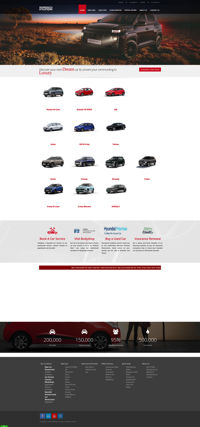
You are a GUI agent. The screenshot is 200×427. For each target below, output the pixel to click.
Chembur (48, 374)
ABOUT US (143, 10)
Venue (84, 179)
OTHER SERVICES (116, 10)
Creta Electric (84, 206)
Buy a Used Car (115, 239)
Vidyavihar (49, 402)
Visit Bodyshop (84, 239)
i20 (115, 109)
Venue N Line (53, 109)
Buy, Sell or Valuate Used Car (90, 369)
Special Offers (130, 10)
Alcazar (115, 179)
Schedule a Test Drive (150, 69)
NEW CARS (91, 10)
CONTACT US (154, 10)
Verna (116, 144)
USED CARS (102, 10)
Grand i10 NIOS (84, 109)
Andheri (48, 372)
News (128, 387)
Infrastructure (151, 369)
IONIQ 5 (116, 206)
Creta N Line (53, 206)
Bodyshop (110, 379)
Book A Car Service (52, 239)
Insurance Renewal (148, 239)
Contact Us (130, 377)
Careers (149, 377)
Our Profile (150, 367)
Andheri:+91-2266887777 (128, 2)
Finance (109, 369)
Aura (53, 144)
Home (82, 10)
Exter (53, 179)
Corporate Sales (112, 367)
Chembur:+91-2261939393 (149, 2)
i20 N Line (84, 144)
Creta (147, 179)
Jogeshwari (49, 384)
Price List (129, 384)
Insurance (110, 372)
